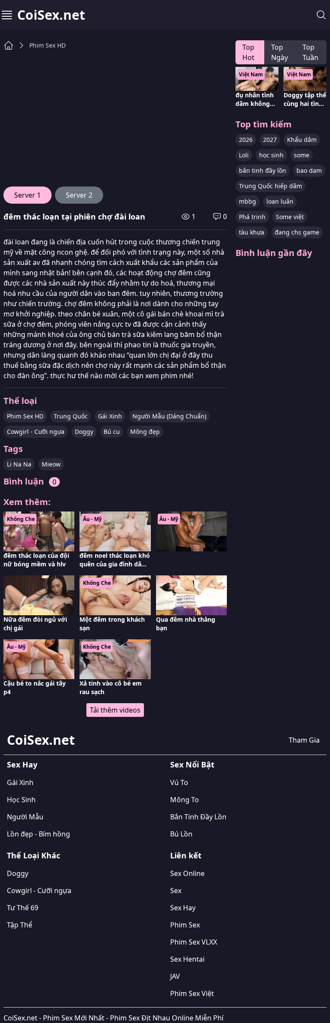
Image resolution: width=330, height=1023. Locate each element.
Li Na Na (19, 464)
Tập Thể (19, 925)
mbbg (247, 201)
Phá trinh (252, 217)
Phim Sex (185, 925)
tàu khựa (251, 232)
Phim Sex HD (47, 45)
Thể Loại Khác (33, 855)
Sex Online (187, 873)
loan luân (279, 201)
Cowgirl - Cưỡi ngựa (35, 431)
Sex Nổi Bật (192, 764)
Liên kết (186, 855)
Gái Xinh (110, 416)
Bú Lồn (181, 834)
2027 (270, 139)
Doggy (84, 431)
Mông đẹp (145, 431)
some (301, 155)
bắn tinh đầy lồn (262, 170)
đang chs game (297, 232)
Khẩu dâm (302, 139)
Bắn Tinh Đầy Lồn (198, 816)
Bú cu (112, 431)
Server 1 (27, 195)
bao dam (309, 170)
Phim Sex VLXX (193, 942)
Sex (175, 890)
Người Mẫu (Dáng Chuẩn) (169, 416)
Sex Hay (22, 764)
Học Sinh (21, 799)
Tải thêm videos (115, 710)
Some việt (290, 217)
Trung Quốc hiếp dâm (270, 186)
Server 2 (79, 195)
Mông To (184, 799)
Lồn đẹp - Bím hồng (38, 834)
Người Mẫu (25, 816)
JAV (175, 976)
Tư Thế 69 (22, 907)
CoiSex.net (51, 15)
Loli (244, 155)
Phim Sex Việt (192, 993)
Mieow (51, 464)
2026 (246, 139)
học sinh (271, 155)
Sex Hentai (187, 959)
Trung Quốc (71, 416)
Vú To (179, 782)
